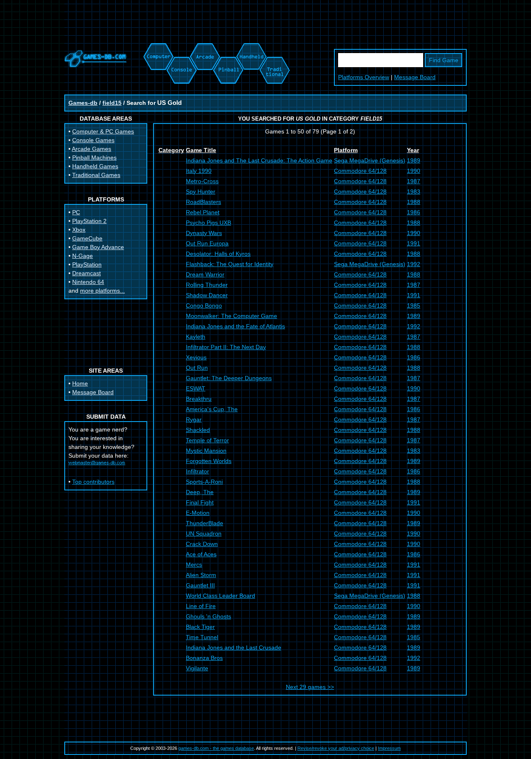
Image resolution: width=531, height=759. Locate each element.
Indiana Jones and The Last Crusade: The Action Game (259, 160)
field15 (112, 102)
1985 (413, 305)
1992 (413, 264)
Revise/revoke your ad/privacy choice (335, 748)
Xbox (78, 229)
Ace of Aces (201, 554)
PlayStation (87, 264)
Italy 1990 (199, 170)
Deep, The (200, 492)
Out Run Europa (207, 243)
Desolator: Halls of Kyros (218, 253)
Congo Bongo (204, 305)
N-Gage (82, 255)
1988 (413, 202)
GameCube (87, 238)
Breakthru (199, 398)
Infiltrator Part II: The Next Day (226, 347)
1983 (413, 191)
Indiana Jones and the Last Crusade (233, 647)
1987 (413, 181)
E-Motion (197, 512)
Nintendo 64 (88, 282)
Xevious (196, 357)
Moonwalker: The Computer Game (231, 316)
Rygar (194, 419)
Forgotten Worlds (208, 461)
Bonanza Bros (204, 658)
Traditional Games (96, 175)
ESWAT (195, 388)
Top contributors (93, 481)
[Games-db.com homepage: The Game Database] (95, 65)
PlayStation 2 (89, 221)
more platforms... (102, 290)
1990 (413, 170)
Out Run (197, 367)
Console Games (93, 140)
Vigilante (197, 668)
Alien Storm (201, 575)
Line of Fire (201, 606)
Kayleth (195, 336)
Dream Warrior (205, 274)
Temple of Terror (207, 440)
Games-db (82, 102)
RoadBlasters (203, 202)
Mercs (194, 564)
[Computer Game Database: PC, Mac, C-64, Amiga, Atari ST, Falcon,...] (157, 47)
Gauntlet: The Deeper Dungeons (229, 378)
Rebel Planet (202, 212)
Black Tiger (200, 626)
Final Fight (200, 502)
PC (76, 212)
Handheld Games (95, 166)
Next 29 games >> (310, 687)
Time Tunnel (202, 637)
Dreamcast (86, 273)
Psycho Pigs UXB (208, 222)
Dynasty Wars (204, 233)
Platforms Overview (363, 77)
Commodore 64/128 (360, 170)
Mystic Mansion (206, 450)
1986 (413, 212)
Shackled (198, 430)
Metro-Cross (202, 181)
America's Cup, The (212, 409)
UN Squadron (204, 533)
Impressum (389, 748)
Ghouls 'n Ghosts (208, 616)
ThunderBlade (204, 523)
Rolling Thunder (207, 284)
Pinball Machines (94, 157)
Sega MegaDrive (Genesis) (369, 160)
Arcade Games (91, 148)
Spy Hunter (200, 191)
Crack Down (202, 544)
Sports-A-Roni (204, 481)
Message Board (415, 77)
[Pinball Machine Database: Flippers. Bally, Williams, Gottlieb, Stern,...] (227, 47)
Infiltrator (197, 471)
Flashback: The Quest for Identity (229, 264)
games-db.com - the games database (216, 748)
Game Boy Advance (98, 247)
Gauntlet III (200, 585)
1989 (413, 160)
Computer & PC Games (103, 131)
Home (80, 383)
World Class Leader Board (220, 595)
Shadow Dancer (207, 295)
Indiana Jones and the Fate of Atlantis (235, 326)
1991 (413, 243)
